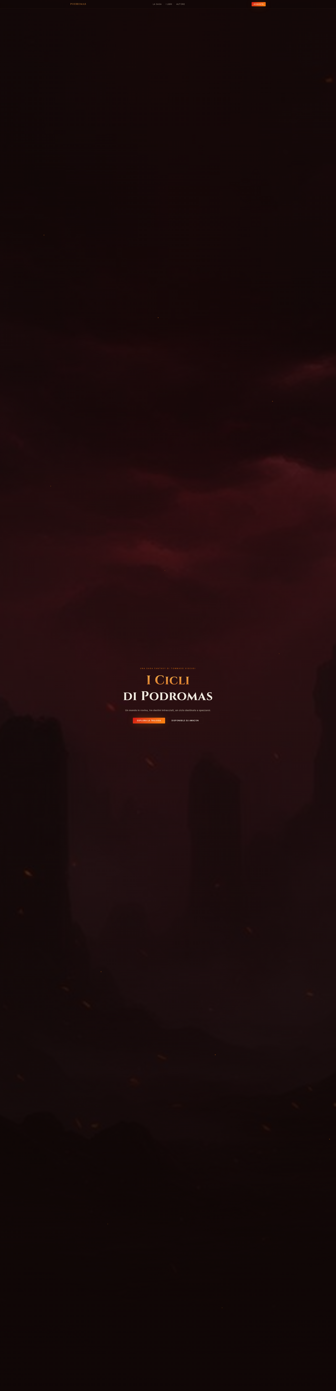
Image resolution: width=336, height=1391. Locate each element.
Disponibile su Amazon (185, 720)
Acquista (259, 4)
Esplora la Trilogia (149, 720)
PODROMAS (78, 4)
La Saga (157, 4)
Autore (180, 4)
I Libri (169, 4)
